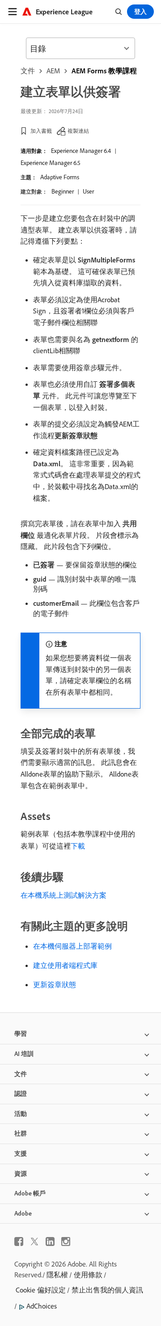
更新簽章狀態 (54, 984)
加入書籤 (41, 130)
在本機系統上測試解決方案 (63, 895)
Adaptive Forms (59, 177)
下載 (78, 845)
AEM (53, 70)
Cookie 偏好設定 (41, 1289)
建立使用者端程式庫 (65, 965)
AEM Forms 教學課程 (104, 70)
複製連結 (78, 130)
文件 (28, 70)
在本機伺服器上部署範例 (72, 946)
